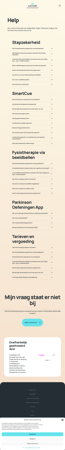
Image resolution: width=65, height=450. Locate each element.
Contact (32, 415)
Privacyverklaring (35, 447)
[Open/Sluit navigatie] (60, 5)
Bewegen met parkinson (32, 402)
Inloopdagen (32, 394)
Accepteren (32, 434)
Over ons (32, 407)
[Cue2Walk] (32, 5)
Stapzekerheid (32, 390)
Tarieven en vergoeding (33, 398)
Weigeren (32, 439)
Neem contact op (31, 322)
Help (32, 411)
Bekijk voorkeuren (32, 443)
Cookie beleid (28, 447)
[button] (62, 420)
